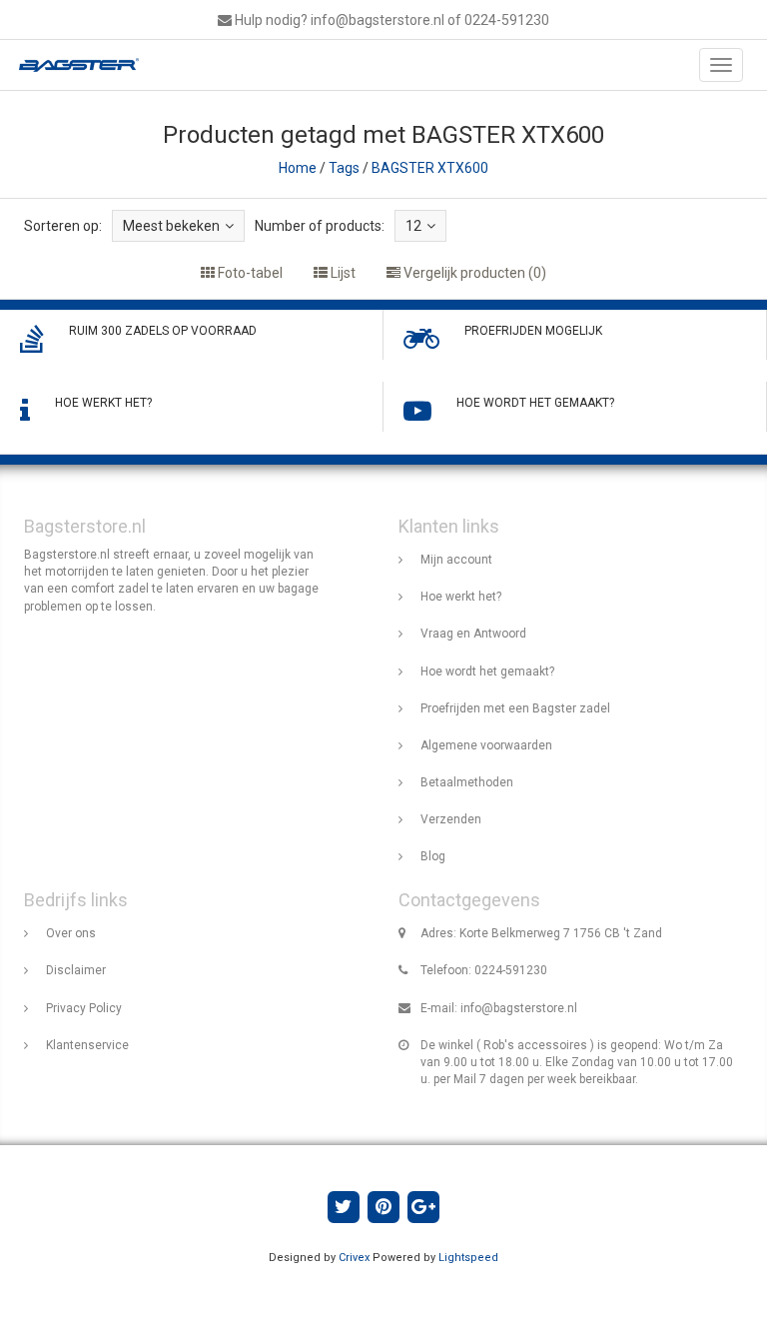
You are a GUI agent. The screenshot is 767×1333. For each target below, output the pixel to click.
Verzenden (450, 819)
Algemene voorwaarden (486, 745)
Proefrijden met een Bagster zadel (515, 708)
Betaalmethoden (466, 782)
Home (298, 168)
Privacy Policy (84, 1008)
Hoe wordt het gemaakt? (487, 671)
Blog (432, 856)
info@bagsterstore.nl (518, 1008)
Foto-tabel (249, 273)
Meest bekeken (171, 226)
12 (413, 226)
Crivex (354, 1257)
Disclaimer (76, 970)
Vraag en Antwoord (473, 634)
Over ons (71, 933)
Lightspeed (468, 1257)
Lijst (342, 273)
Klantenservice (87, 1045)
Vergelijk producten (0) (473, 273)
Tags (344, 168)
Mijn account (456, 560)
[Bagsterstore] (74, 65)
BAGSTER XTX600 (430, 168)
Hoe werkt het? (460, 597)
